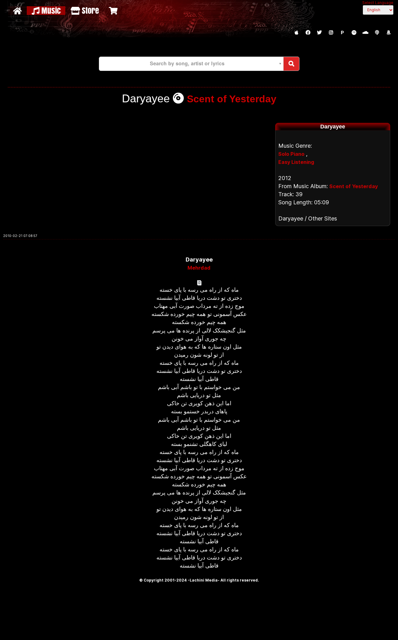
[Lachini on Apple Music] (296, 32)
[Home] (18, 10)
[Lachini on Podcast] (377, 32)
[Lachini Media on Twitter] (319, 32)
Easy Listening (296, 162)
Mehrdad (199, 268)
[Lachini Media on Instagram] (331, 32)
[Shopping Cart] (114, 10)
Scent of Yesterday (231, 98)
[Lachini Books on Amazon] (388, 32)
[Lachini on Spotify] (354, 32)
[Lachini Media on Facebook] (307, 32)
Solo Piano (291, 154)
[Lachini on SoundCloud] (365, 32)
